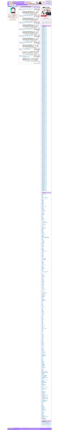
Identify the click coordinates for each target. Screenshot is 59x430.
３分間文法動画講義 (44, 197)
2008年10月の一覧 (44, 183)
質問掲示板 (29, 4)
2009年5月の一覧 (44, 178)
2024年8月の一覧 (44, 44)
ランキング (40, 4)
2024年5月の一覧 (44, 46)
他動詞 (43, 249)
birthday (43, 230)
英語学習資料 (36, 4)
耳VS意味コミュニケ (45, 388)
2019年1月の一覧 (44, 93)
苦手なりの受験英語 (44, 371)
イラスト (43, 314)
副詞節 (43, 361)
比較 (42, 265)
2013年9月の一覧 (44, 140)
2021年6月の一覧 (44, 72)
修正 (42, 229)
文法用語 (43, 347)
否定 (42, 327)
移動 (42, 316)
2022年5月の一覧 (44, 64)
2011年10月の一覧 (44, 157)
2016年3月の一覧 (44, 118)
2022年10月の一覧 (44, 60)
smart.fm (43, 201)
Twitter (35, 428)
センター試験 (43, 258)
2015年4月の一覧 (44, 126)
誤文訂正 (43, 342)
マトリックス (43, 307)
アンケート (43, 335)
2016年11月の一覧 (44, 112)
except (43, 399)
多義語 (43, 370)
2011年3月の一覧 (44, 162)
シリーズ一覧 (43, 221)
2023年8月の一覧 (44, 53)
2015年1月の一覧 (44, 128)
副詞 (42, 334)
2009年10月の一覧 (44, 174)
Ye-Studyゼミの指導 (44, 396)
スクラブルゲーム (44, 294)
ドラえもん (43, 385)
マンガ (43, 273)
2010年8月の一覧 (44, 167)
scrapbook (43, 242)
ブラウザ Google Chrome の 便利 (46, 423)
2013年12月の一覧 (44, 138)
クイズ (43, 223)
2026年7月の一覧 (44, 27)
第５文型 (43, 356)
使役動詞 (43, 232)
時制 (42, 199)
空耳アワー (43, 288)
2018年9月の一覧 (44, 96)
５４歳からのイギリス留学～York (46, 424)
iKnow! (43, 312)
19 (46, 22)
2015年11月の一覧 (44, 121)
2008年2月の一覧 (44, 189)
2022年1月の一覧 (44, 67)
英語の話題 (32, 4)
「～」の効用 (43, 394)
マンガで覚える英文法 (45, 271)
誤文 (42, 405)
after (42, 318)
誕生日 (43, 231)
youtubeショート (44, 417)
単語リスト (43, 323)
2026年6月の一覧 (44, 28)
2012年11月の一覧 (44, 147)
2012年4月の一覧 (44, 152)
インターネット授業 (44, 379)
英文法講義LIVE (44, 409)
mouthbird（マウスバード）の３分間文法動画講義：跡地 (27, 56)
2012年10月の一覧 (44, 148)
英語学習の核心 (44, 418)
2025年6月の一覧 (44, 37)
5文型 (42, 358)
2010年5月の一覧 (44, 169)
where (42, 261)
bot (42, 390)
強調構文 (43, 393)
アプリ (43, 291)
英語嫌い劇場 (43, 401)
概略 (42, 309)
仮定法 (43, 256)
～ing (42, 337)
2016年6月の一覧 (44, 116)
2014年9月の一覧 (44, 131)
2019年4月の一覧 (44, 91)
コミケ (43, 272)
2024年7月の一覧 (44, 45)
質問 (42, 304)
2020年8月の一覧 (44, 79)
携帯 (42, 225)
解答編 (43, 200)
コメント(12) (24, 54)
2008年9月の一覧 (44, 184)
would (42, 285)
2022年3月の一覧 (44, 65)
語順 (42, 344)
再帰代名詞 (43, 378)
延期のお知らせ (44, 300)
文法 (42, 198)
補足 (42, 330)
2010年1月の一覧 (44, 172)
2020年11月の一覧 (44, 77)
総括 (42, 220)
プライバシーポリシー (26, 428)
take (42, 329)
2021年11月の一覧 (44, 68)
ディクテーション (44, 289)
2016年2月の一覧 (44, 119)
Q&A (42, 369)
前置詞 (43, 219)
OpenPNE (38, 429)
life (42, 205)
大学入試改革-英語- (44, 400)
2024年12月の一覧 (44, 41)
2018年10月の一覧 (44, 95)
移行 (42, 241)
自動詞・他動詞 (44, 328)
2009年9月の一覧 (44, 175)
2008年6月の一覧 (44, 186)
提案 (42, 234)
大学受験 (43, 240)
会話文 (43, 414)
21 (49, 22)
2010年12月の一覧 (44, 164)
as (42, 278)
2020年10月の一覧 (44, 78)
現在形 (43, 211)
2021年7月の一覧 (44, 71)
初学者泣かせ (43, 299)
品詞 (42, 374)
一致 (42, 333)
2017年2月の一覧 (44, 110)
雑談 (42, 267)
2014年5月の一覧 (44, 134)
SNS (42, 254)
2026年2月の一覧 (44, 31)
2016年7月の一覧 (44, 115)
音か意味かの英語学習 (45, 416)
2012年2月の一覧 (44, 154)
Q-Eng (13, 3)
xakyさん (43, 306)
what (42, 402)
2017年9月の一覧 (44, 105)
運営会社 (33, 428)
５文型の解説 (43, 397)
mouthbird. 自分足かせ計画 (45, 237)
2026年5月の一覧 (44, 29)
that (42, 274)
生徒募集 (43, 373)
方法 (42, 217)
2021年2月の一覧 (44, 75)
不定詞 (43, 287)
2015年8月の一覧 (44, 123)
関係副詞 (43, 395)
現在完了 (43, 363)
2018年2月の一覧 (44, 101)
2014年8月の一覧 (44, 132)
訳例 (42, 366)
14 (49, 21)
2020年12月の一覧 (44, 76)
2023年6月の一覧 (44, 54)
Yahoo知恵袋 (43, 355)
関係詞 (43, 209)
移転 (42, 238)
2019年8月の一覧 (44, 88)
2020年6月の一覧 (44, 81)
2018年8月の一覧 (44, 97)
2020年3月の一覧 (44, 83)
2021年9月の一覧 (44, 70)
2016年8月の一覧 (44, 114)
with (42, 326)
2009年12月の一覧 (44, 173)
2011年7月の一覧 (44, 159)
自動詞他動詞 (43, 367)
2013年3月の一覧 (44, 144)
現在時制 (43, 280)
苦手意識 (43, 235)
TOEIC (43, 412)
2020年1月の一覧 (44, 84)
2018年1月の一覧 (44, 102)
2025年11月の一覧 (44, 33)
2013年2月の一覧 (44, 145)
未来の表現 (43, 391)
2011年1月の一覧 (44, 163)
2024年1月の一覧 (44, 49)
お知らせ (43, 246)
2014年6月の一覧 (44, 133)
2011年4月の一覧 (44, 161)
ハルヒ (43, 290)
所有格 (43, 236)
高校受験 (43, 349)
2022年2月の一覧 (44, 66)
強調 (42, 208)
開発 (42, 196)
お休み (43, 244)
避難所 (43, 255)
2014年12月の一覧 (44, 129)
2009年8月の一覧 (44, 176)
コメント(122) (25, 61)
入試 (42, 310)
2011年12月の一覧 (44, 155)
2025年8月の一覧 (44, 35)
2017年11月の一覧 (44, 103)
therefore (43, 252)
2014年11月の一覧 (44, 130)
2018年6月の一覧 (44, 98)
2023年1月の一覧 (44, 58)
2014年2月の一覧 (44, 136)
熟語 (42, 203)
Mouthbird (43, 218)
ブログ (43, 331)
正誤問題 (43, 296)
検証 (42, 320)
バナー (43, 303)
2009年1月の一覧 (44, 181)
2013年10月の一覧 (44, 139)
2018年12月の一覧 (44, 94)
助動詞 (43, 279)
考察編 (43, 336)
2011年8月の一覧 (44, 158)
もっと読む (38, 14)
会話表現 (43, 415)
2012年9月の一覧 (44, 149)
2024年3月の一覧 (44, 48)
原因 (42, 270)
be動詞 (43, 262)
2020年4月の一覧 (44, 82)
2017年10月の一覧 (44, 104)
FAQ (49, 3)
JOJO (42, 322)
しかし (43, 251)
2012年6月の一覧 (44, 151)
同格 (42, 410)
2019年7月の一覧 (44, 89)
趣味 (42, 341)
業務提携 (43, 214)
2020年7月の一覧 (44, 80)
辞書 (42, 233)
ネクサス (43, 276)
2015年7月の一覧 (44, 124)
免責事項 (30, 428)
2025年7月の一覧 (44, 36)
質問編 (43, 350)
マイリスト (43, 282)
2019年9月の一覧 (44, 87)
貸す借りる (43, 345)
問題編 (43, 202)
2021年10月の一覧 (44, 69)
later (42, 317)
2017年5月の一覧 (44, 108)
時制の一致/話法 (44, 206)
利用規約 (21, 428)
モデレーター (43, 226)
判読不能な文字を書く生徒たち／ (46, 422)
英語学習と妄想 (44, 419)
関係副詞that (43, 268)
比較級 (43, 413)
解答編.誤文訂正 (44, 354)
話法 (42, 404)
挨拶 (42, 239)
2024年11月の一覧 (44, 42)
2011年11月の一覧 (44, 156)
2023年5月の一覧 (44, 55)
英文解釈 (43, 284)
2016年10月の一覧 (44, 113)
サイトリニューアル (44, 292)
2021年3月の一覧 (44, 74)
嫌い (42, 269)
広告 (42, 315)
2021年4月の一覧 (44, 73)
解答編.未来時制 (44, 382)
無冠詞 (43, 340)
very (42, 257)
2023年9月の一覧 (44, 52)
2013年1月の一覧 (44, 146)
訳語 (42, 319)
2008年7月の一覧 (44, 185)
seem (42, 338)
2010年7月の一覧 (44, 168)
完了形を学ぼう (44, 389)
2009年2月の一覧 (44, 180)
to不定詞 (43, 364)
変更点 (43, 227)
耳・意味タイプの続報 (45, 398)
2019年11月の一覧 (44, 86)
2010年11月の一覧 (44, 165)
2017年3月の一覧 (44, 109)
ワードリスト (43, 325)
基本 (42, 383)
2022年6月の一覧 (44, 63)
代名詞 (43, 266)
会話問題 (43, 295)
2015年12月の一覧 (44, 120)
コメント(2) (24, 14)
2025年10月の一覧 (44, 34)
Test (42, 247)
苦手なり (43, 406)
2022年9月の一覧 (44, 61)
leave (42, 298)
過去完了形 (43, 407)
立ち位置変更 (43, 228)
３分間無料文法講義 (44, 222)
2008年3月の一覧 (44, 188)
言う (42, 297)
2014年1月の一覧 (44, 137)
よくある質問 (43, 224)
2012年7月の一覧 (44, 150)
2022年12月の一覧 (44, 59)
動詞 (42, 386)
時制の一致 (43, 277)
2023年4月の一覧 (44, 56)
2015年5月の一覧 (44, 125)
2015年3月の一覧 (44, 127)
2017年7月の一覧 (44, 106)
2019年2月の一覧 (44, 92)
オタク (43, 286)
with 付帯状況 (44, 259)
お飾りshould (43, 376)
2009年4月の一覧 (44, 179)
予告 (42, 263)
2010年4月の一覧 (44, 170)
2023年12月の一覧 (44, 50)
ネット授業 (43, 352)
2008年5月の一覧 (44, 187)
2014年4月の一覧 (44, 135)
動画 (42, 243)
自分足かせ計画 (44, 293)
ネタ (42, 305)
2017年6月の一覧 (44, 107)
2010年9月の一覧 (44, 166)
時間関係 (43, 281)
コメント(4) (24, 41)
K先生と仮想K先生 (44, 375)
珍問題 (43, 311)
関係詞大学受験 (44, 384)
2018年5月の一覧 (44, 99)
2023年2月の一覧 (44, 57)
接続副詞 (43, 207)
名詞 (42, 360)
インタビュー (43, 368)
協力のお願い (43, 210)
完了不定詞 (43, 365)
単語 (42, 195)
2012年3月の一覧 (44, 153)
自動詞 (43, 248)
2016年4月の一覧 (44, 117)
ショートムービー (44, 411)
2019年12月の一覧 (44, 85)
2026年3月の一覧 (44, 30)
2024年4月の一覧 (44, 47)
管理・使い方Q (44, 194)
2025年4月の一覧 (44, 38)
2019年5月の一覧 (44, 90)
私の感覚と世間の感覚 (45, 372)
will (42, 387)
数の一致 (43, 250)
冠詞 (42, 302)
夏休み (43, 380)
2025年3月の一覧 (44, 39)
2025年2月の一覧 (44, 40)
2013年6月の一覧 (44, 142)
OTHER (43, 245)
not (42, 359)
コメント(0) (24, 27)
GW (42, 321)
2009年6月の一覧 (44, 177)
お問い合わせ (38, 428)
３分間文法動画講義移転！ (26, 49)
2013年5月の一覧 (44, 143)
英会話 (43, 408)
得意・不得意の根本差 (45, 377)
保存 (42, 216)
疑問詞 (43, 353)
